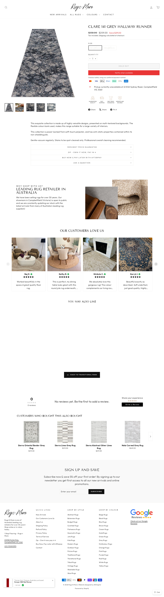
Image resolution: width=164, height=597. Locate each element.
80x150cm (95, 48)
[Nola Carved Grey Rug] (132, 432)
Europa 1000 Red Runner (23, 582)
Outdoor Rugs (73, 548)
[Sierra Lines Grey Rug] (65, 432)
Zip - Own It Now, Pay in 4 (82, 152)
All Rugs (76, 14)
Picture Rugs (72, 551)
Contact (108, 14)
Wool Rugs (71, 573)
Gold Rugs (103, 533)
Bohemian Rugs (73, 518)
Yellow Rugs (103, 566)
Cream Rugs (104, 529)
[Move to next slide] (156, 264)
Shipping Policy (42, 526)
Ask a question (82, 163)
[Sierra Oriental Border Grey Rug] (31, 432)
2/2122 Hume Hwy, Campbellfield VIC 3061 (13, 541)
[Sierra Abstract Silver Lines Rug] (98, 432)
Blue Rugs (103, 522)
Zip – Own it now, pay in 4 (46, 540)
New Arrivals (58, 14)
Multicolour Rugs (105, 544)
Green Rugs (103, 537)
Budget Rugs (72, 522)
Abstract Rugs (72, 515)
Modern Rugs (72, 544)
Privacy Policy (41, 533)
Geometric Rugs (73, 533)
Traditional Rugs (73, 555)
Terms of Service (42, 537)
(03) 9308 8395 (10, 546)
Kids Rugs (71, 540)
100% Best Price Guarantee (82, 147)
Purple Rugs (103, 555)
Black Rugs (103, 518)
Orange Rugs (104, 548)
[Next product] (150, 436)
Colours (92, 14)
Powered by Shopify (82, 588)
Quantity (93, 55)
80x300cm (109, 48)
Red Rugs (102, 559)
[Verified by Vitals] (23, 585)
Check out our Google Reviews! (139, 522)
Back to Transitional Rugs (83, 374)
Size (90, 43)
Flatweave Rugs (73, 529)
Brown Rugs (103, 526)
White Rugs (103, 562)
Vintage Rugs (72, 566)
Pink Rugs (102, 551)
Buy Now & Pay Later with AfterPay (82, 158)
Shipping (102, 35)
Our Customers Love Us (45, 518)
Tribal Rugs (71, 562)
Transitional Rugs (74, 559)
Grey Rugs (103, 540)
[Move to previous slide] (8, 264)
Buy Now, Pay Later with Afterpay (49, 544)
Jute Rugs (71, 537)
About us (39, 522)
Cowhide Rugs (73, 526)
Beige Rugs (103, 515)
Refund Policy (41, 529)
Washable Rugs (73, 570)
